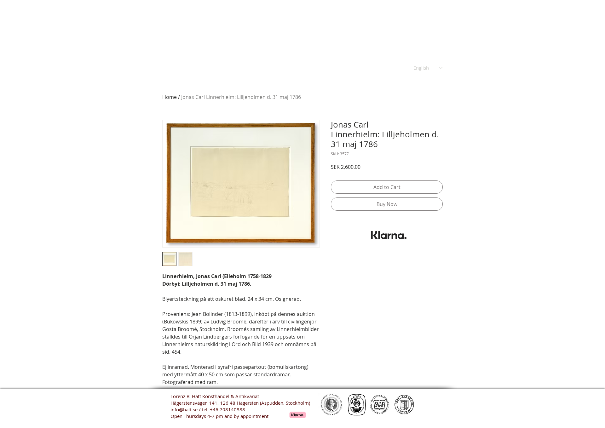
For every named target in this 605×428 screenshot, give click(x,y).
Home (169, 97)
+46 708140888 (227, 409)
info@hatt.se (184, 409)
